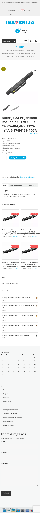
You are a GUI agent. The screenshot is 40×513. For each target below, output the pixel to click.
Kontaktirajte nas (13, 10)
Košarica (6, 398)
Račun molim (7, 402)
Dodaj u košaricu (16, 158)
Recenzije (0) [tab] (32, 185)
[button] (35, 70)
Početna (9, 50)
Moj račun (6, 394)
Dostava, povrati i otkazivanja (12, 418)
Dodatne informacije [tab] (17, 185)
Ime (3, 441)
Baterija (15, 50)
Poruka (5, 463)
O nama (5, 386)
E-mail (5, 452)
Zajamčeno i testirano (10, 414)
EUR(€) (10, 14)
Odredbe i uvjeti (8, 421)
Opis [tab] (4, 185)
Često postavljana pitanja (11, 410)
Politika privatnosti (9, 425)
